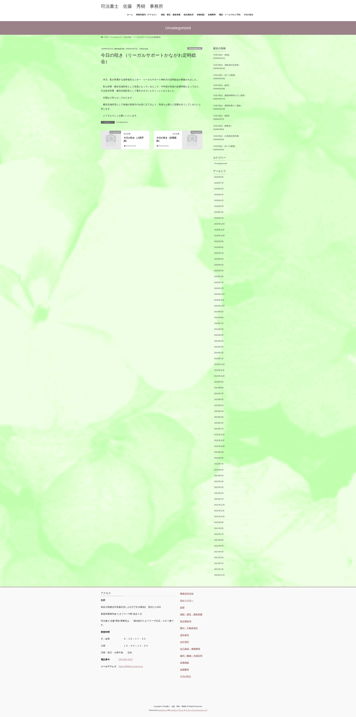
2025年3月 (219, 276)
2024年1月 (219, 358)
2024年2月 (219, 353)
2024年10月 (219, 306)
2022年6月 (219, 470)
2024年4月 (219, 341)
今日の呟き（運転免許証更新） (226, 65)
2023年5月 (219, 405)
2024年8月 (219, 317)
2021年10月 (219, 516)
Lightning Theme (177, 710)
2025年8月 (219, 247)
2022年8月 (219, 458)
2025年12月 (219, 224)
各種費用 (184, 669)
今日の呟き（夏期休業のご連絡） (227, 105)
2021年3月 (219, 557)
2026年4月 (219, 200)
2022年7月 (219, 464)
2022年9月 (219, 452)
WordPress (162, 710)
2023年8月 (219, 388)
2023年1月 (219, 429)
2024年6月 (219, 329)
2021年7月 (219, 534)
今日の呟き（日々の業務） (225, 75)
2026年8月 (219, 177)
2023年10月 (219, 376)
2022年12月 (219, 434)
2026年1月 (219, 218)
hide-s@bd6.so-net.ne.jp (131, 666)
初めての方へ (186, 600)
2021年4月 (219, 552)
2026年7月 (219, 183)
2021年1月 (219, 569)
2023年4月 (219, 411)
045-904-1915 (126, 659)
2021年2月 (219, 563)
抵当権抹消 (185, 621)
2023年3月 (219, 417)
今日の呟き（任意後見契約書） (226, 136)
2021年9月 (219, 522)
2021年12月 (219, 505)
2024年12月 (219, 294)
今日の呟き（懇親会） (223, 126)
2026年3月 (219, 206)
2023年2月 (219, 423)
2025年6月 (219, 259)
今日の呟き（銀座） (222, 85)
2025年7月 (219, 253)
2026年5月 (219, 194)
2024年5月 (219, 335)
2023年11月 (219, 370)
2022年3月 (219, 487)
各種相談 (184, 663)
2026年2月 (219, 212)
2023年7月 (219, 393)
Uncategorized (195, 48)
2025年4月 (219, 271)
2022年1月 (219, 499)
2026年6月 (219, 189)
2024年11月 (219, 300)
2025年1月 (219, 288)
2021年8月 (219, 528)
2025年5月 (219, 265)
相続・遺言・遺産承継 (191, 614)
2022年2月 (219, 493)
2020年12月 (219, 575)
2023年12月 (219, 364)
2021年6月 (219, 540)
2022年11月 (219, 440)
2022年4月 (219, 481)
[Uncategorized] (111, 137)
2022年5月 (219, 475)
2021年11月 (219, 511)
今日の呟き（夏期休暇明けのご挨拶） (229, 95)
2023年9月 (219, 382)
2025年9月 (219, 241)
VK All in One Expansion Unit (196, 710)
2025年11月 (219, 230)
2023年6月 (219, 399)
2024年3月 (219, 347)
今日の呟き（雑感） (222, 55)
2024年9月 (219, 312)
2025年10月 (219, 235)
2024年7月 (219, 323)
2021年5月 (219, 546)
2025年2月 (219, 282)
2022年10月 (219, 446)
